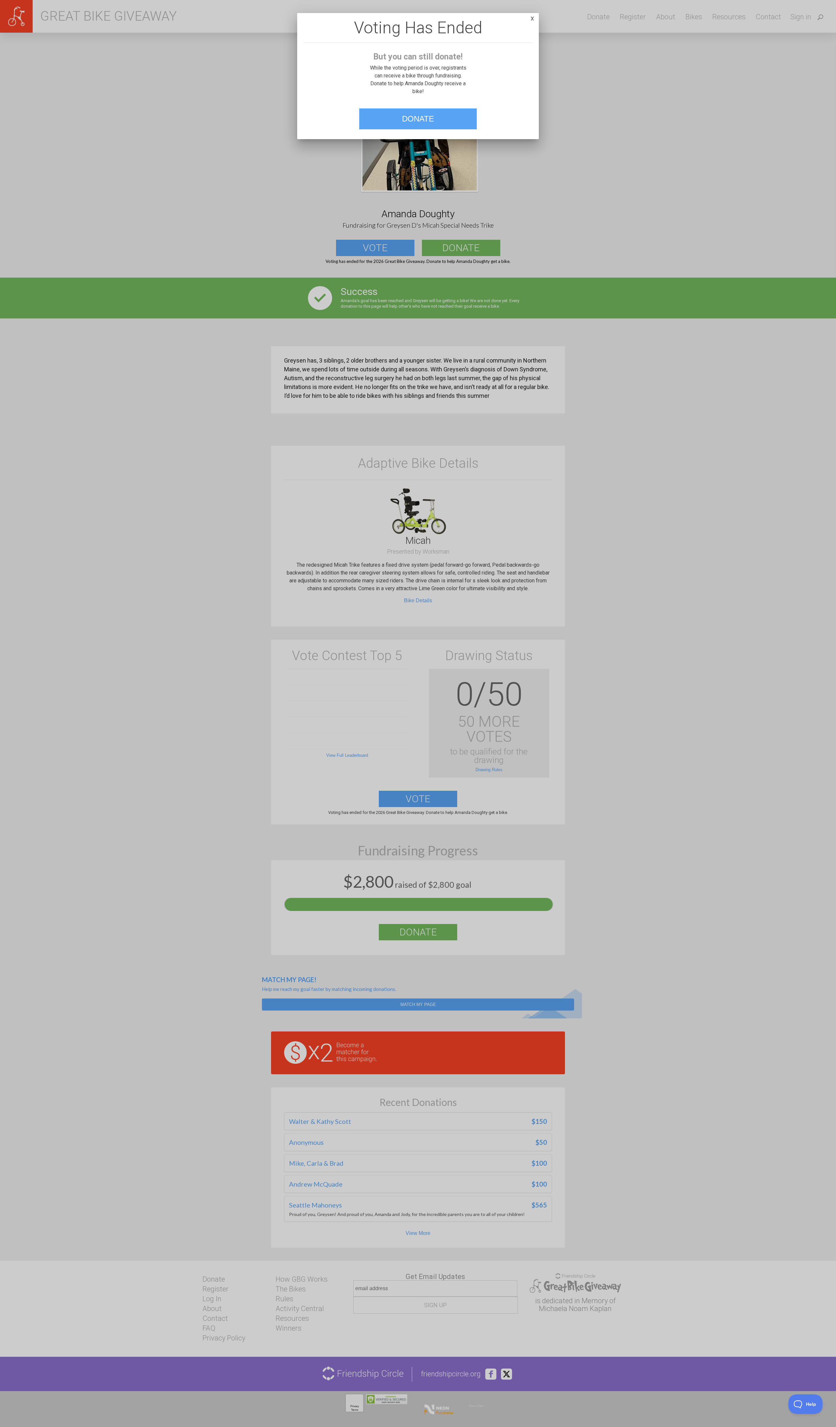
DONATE (418, 118)
